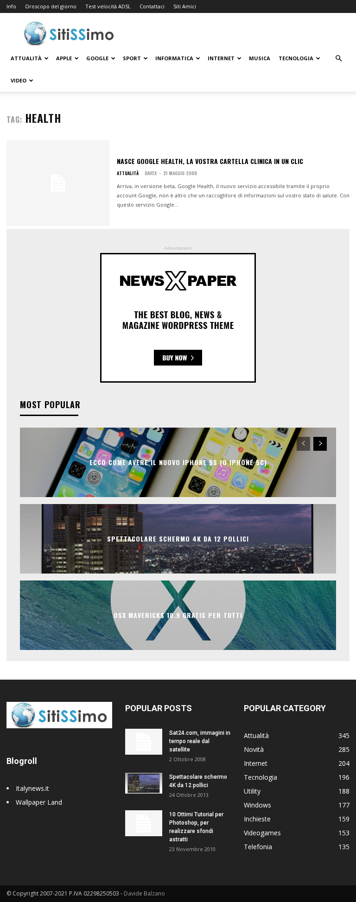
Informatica (174, 58)
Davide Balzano (144, 893)
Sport (132, 58)
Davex (151, 173)
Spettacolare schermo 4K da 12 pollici (178, 538)
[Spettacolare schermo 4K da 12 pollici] (143, 783)
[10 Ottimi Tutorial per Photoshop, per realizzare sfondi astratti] (143, 823)
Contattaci (152, 6)
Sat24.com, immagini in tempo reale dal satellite (199, 741)
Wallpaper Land (39, 802)
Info (11, 6)
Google (97, 58)
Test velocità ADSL (108, 6)
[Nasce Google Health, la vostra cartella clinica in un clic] (57, 183)
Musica (259, 58)
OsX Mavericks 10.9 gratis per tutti (178, 615)
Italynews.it (32, 788)
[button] (338, 58)
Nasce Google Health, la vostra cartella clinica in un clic (210, 161)
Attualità (26, 58)
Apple (64, 58)
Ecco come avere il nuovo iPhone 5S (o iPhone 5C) (178, 462)
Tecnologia (296, 58)
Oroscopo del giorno (50, 6)
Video (18, 80)
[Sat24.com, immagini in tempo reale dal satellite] (143, 742)
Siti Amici (184, 6)
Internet (221, 58)
